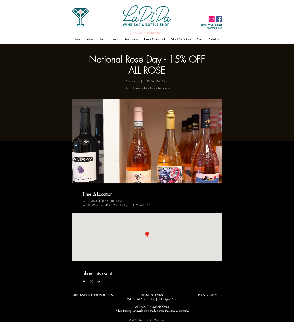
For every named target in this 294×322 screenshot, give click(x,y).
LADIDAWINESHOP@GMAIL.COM (92, 295)
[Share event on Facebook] (84, 282)
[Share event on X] (91, 282)
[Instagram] (212, 19)
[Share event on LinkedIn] (99, 282)
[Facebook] (219, 19)
